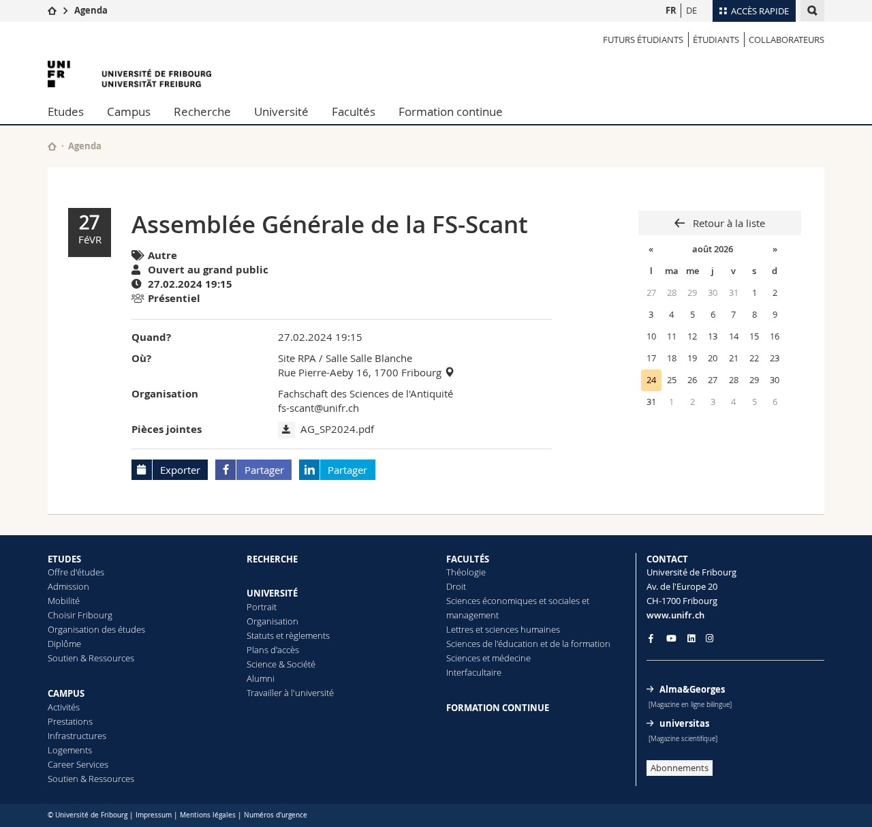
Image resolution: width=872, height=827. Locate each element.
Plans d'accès (273, 650)
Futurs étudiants (643, 39)
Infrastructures (77, 736)
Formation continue (451, 111)
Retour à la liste (727, 223)
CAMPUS (66, 693)
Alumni (261, 678)
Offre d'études (76, 572)
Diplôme (64, 643)
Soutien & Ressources (91, 658)
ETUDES (64, 559)
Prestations (70, 721)
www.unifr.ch (675, 615)
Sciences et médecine (488, 658)
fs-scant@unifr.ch (318, 408)
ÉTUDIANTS (716, 39)
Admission (68, 586)
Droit (456, 586)
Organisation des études (96, 629)
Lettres (459, 629)
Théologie (466, 572)
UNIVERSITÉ (272, 593)
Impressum (154, 815)
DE (691, 10)
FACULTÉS (467, 559)
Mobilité (64, 601)
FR (671, 10)
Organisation (272, 621)
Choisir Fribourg (80, 615)
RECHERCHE (272, 559)
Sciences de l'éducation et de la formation (528, 643)
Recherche (202, 111)
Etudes (66, 111)
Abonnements (679, 768)
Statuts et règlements (288, 635)
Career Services (78, 764)
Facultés (353, 111)
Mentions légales (208, 815)
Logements (70, 750)
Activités (64, 707)
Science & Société (281, 664)
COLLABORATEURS (786, 39)
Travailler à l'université (290, 693)
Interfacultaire (473, 672)
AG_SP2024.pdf (337, 429)
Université (281, 111)
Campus (129, 111)
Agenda (91, 10)
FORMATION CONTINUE (497, 708)
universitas (684, 723)
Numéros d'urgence (275, 815)
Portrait (262, 607)
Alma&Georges (692, 689)
